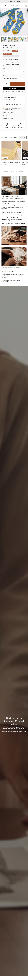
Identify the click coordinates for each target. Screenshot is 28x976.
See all (22, 137)
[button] (4, 39)
